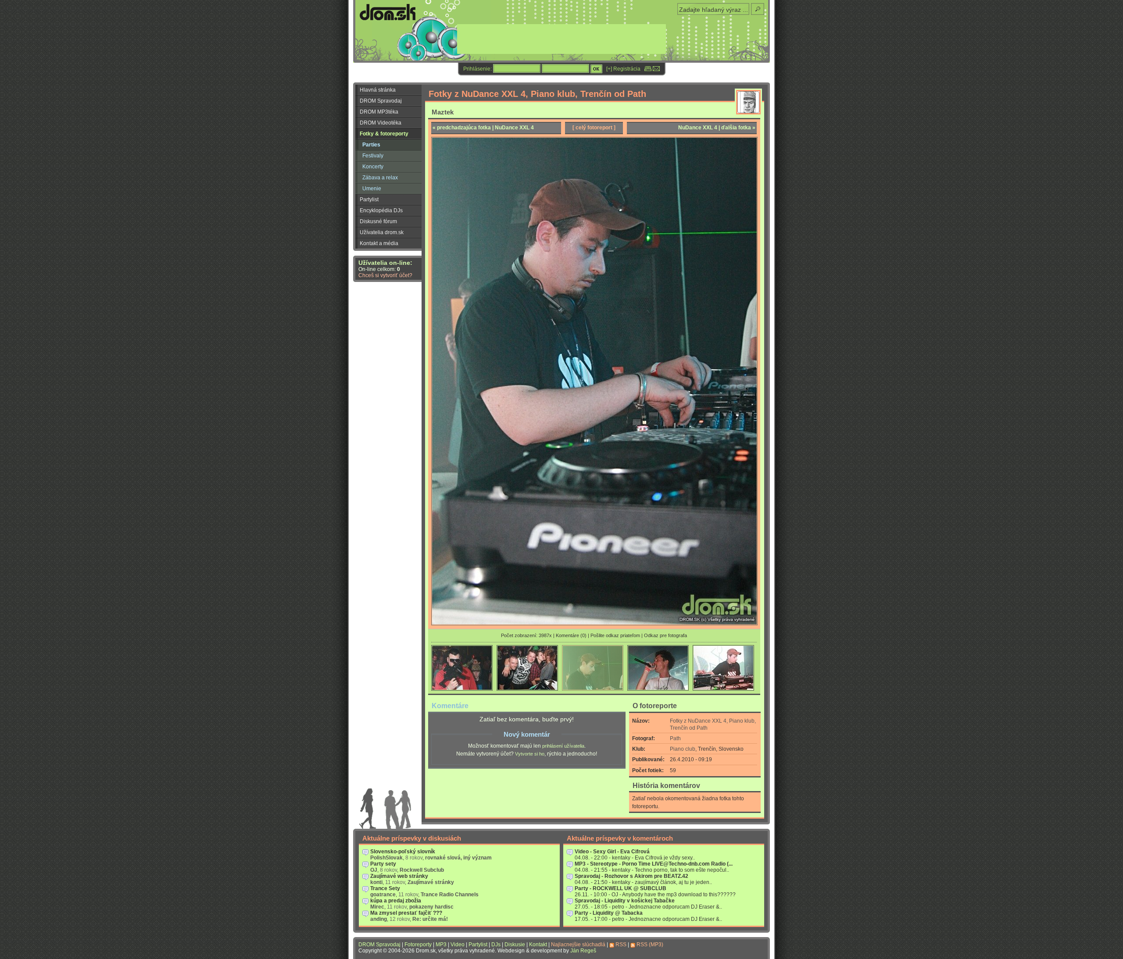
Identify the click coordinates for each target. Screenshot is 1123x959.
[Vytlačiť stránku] (647, 69)
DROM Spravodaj (381, 101)
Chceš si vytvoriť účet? (385, 275)
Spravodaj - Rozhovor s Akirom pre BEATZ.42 (631, 876)
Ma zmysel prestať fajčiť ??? (406, 913)
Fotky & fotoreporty (384, 134)
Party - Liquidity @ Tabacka (609, 913)
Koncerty (372, 167)
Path (675, 738)
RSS (620, 944)
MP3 (441, 944)
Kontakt (538, 944)
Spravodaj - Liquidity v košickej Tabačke (625, 901)
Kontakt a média (379, 243)
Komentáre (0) (571, 635)
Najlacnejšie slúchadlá (578, 944)
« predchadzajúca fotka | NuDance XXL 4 (483, 128)
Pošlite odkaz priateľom (615, 635)
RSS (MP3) (650, 944)
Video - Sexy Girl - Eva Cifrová (612, 851)
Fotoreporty (418, 944)
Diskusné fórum (378, 221)
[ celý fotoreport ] (593, 128)
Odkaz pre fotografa (665, 635)
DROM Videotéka (380, 123)
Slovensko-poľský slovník (402, 851)
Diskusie (514, 944)
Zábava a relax (380, 178)
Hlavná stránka (378, 90)
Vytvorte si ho (529, 753)
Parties (371, 145)
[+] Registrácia (623, 69)
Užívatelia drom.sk (382, 232)
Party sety (383, 864)
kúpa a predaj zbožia (395, 901)
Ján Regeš (583, 951)
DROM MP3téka (379, 112)
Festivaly (372, 156)
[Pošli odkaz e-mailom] (656, 69)
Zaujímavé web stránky (399, 876)
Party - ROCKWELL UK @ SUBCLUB (620, 888)
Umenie (371, 188)
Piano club (682, 749)
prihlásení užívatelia (563, 746)
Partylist (369, 199)
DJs (496, 944)
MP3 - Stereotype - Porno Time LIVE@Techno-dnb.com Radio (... (654, 864)
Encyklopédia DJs (381, 210)
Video (458, 944)
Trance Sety (385, 888)
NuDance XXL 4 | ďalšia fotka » (716, 128)
